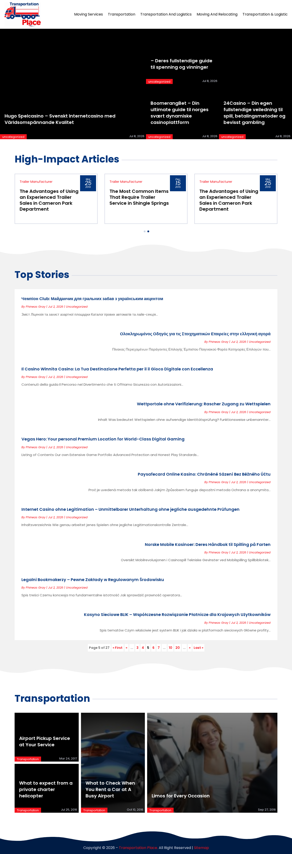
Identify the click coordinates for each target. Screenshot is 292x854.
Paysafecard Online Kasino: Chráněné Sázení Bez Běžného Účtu (204, 474)
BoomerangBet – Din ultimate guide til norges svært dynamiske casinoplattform (180, 113)
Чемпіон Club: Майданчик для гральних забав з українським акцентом (92, 298)
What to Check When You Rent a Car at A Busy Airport (110, 789)
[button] (145, 231)
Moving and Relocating (217, 14)
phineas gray (35, 306)
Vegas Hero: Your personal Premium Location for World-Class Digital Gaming (103, 439)
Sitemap (201, 847)
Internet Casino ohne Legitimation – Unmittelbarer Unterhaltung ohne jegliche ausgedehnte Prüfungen (130, 509)
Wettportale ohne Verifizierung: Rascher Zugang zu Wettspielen (204, 404)
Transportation (121, 14)
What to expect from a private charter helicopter (46, 789)
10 (170, 647)
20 (177, 647)
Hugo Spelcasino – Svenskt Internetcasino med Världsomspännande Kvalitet (60, 119)
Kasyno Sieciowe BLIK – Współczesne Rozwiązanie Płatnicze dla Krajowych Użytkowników (177, 614)
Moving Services (88, 14)
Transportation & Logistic (265, 14)
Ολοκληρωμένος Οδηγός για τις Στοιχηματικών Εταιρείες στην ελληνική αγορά (195, 334)
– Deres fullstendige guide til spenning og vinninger (181, 64)
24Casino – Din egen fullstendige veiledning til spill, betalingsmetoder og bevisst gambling (254, 113)
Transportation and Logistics (166, 14)
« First (118, 647)
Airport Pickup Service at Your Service (44, 741)
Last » (198, 647)
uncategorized (13, 137)
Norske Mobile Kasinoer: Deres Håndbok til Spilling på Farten (208, 544)
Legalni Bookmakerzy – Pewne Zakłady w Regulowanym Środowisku (92, 579)
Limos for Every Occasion (181, 796)
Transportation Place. (138, 847)
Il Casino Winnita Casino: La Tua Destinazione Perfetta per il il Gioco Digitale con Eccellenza (117, 369)
